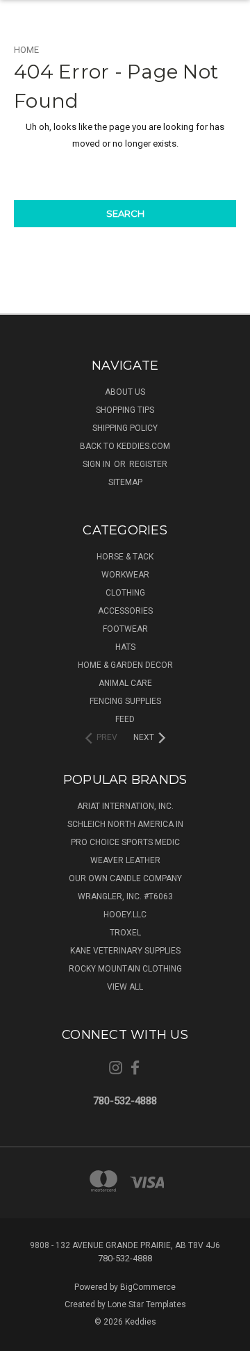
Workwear (125, 575)
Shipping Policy (125, 428)
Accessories (125, 611)
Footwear (125, 629)
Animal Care (125, 683)
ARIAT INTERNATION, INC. (125, 806)
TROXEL (125, 932)
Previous (21, 1337)
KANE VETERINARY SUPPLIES (125, 951)
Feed (125, 719)
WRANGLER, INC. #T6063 (125, 896)
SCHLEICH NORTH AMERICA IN (125, 824)
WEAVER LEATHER (125, 860)
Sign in (97, 464)
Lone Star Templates (147, 1304)
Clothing (125, 593)
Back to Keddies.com (125, 446)
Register (148, 464)
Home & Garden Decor (125, 665)
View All (125, 987)
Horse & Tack (125, 557)
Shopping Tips (125, 410)
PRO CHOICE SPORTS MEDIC (125, 842)
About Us (125, 392)
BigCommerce (148, 1287)
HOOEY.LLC (125, 914)
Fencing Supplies (125, 701)
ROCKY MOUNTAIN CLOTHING (125, 969)
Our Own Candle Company (125, 878)
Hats (125, 647)
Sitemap (125, 482)
